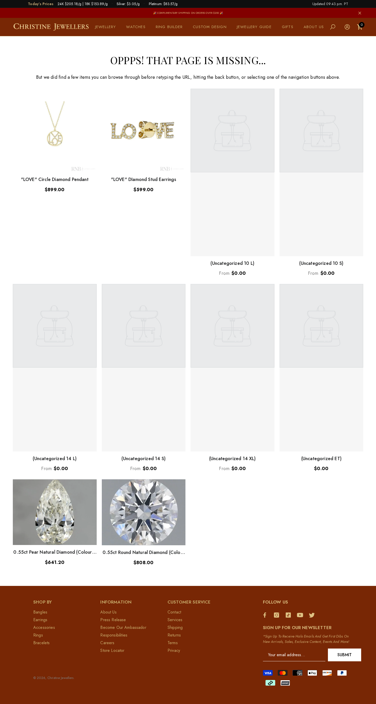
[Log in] (347, 27)
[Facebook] (266, 615)
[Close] (359, 13)
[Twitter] (313, 615)
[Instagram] (277, 615)
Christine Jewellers (60, 677)
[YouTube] (301, 615)
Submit (344, 655)
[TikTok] (289, 615)
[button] (108, 26)
